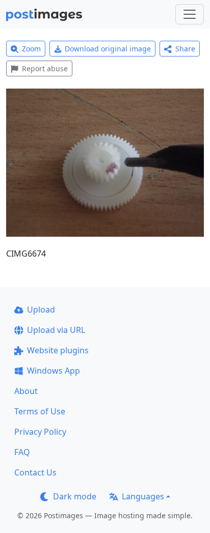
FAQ (22, 452)
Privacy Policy (40, 431)
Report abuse (45, 68)
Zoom (31, 48)
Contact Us (35, 472)
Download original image (108, 48)
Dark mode (74, 496)
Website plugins (58, 350)
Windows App (53, 370)
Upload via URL (56, 329)
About (26, 391)
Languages (143, 496)
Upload (41, 309)
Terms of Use (39, 411)
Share (185, 48)
